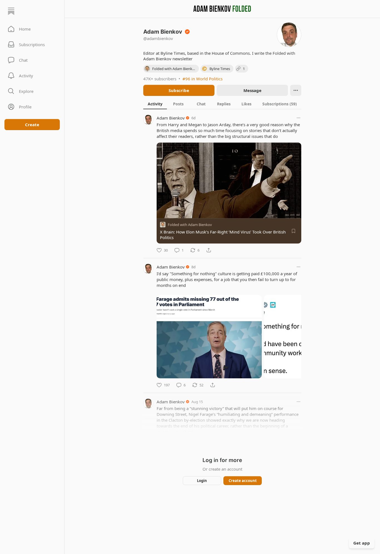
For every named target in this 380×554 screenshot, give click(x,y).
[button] (32, 29)
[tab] (155, 103)
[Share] (208, 250)
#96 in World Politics (202, 78)
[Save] (293, 231)
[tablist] (222, 103)
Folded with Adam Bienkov (190, 224)
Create (32, 124)
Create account (243, 480)
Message (252, 90)
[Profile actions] (295, 90)
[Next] (295, 335)
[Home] (11, 11)
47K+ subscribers (159, 78)
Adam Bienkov (171, 118)
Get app (361, 543)
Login (202, 480)
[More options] (298, 117)
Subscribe (179, 90)
